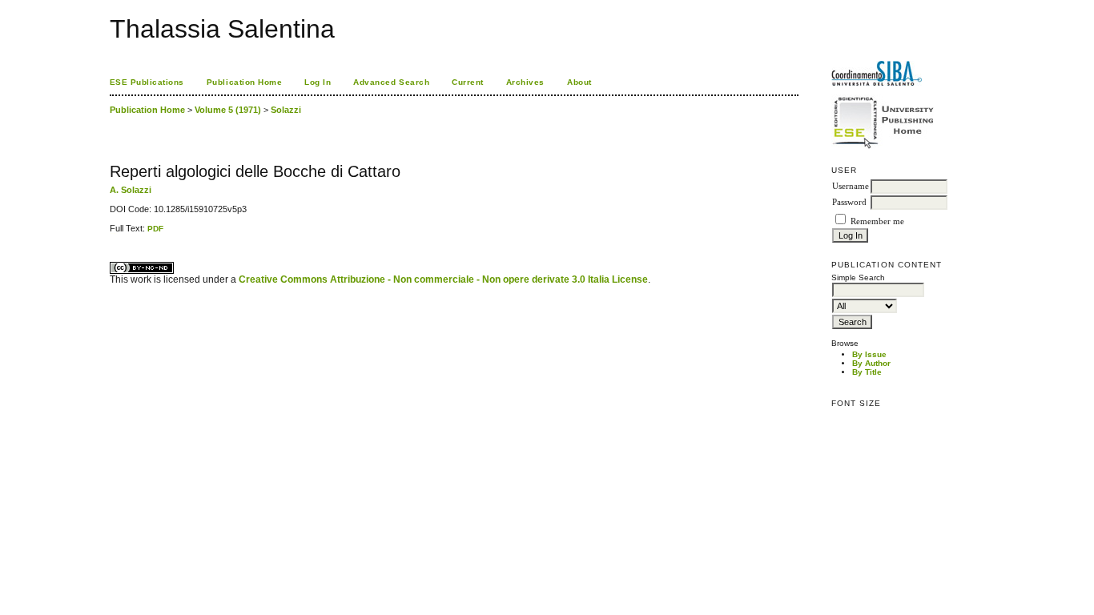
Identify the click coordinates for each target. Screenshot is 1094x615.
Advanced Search (391, 82)
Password (849, 202)
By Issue (869, 354)
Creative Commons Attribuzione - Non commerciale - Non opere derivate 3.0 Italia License (443, 279)
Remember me (877, 221)
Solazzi (286, 110)
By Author (871, 363)
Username (850, 186)
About (579, 82)
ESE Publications (147, 82)
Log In (317, 82)
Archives (525, 82)
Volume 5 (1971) (228, 110)
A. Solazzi (130, 190)
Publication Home (244, 82)
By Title (867, 372)
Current (468, 82)
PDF (155, 228)
